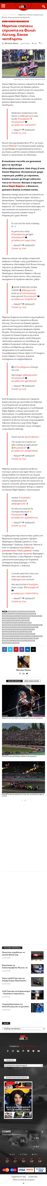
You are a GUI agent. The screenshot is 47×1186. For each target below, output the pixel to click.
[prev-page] (22, 800)
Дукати (39, 636)
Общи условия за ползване (23, 1180)
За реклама (32, 1177)
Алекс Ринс (30, 629)
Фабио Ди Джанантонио (11, 622)
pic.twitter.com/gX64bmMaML (24, 451)
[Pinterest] (16, 649)
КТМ (21, 613)
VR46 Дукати (7, 631)
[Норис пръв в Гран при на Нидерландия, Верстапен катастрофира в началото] (37, 982)
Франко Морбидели (10, 620)
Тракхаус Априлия (24, 616)
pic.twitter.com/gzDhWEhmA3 (24, 518)
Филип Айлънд (24, 620)
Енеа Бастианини (14, 611)
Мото (5, 21)
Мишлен (32, 636)
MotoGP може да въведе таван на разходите (19, 756)
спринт (39, 625)
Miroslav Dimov (11, 43)
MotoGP (12, 15)
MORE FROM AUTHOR (31, 681)
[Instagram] (13, 1051)
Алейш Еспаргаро (28, 634)
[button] (43, 6)
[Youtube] (39, 1051)
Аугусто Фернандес (20, 636)
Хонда (18, 634)
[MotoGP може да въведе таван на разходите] (23, 739)
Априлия (28, 631)
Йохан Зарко (7, 640)
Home (4, 15)
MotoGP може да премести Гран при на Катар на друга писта (23, 795)
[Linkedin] (27, 649)
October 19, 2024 (18, 133)
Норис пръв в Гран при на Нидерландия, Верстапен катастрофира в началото (15, 980)
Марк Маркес (17, 186)
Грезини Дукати (8, 634)
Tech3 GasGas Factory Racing (24, 640)
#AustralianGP (17, 122)
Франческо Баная (9, 629)
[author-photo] (23, 662)
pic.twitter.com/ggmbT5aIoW (24, 381)
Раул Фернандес (31, 627)
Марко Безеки (29, 625)
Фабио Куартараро (9, 616)
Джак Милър (7, 636)
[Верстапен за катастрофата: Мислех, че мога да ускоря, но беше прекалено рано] (37, 969)
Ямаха (16, 613)
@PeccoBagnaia (21, 367)
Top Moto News (22, 21)
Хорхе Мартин (18, 631)
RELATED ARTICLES (14, 681)
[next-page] (25, 800)
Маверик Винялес (28, 611)
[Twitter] (10, 649)
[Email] (33, 649)
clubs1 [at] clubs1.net (28, 1046)
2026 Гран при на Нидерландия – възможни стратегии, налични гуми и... (16, 993)
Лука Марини (26, 622)
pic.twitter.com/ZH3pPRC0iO (24, 299)
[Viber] (21, 649)
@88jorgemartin (27, 116)
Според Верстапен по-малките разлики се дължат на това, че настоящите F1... (15, 1006)
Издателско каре (19, 1177)
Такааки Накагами (9, 625)
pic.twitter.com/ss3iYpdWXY (23, 125)
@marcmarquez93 (28, 293)
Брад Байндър (8, 627)
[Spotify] (28, 1051)
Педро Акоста (8, 638)
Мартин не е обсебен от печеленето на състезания (22, 718)
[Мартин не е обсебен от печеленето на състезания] (23, 701)
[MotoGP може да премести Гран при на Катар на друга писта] (23, 777)
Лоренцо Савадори (31, 638)
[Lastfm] (24, 673)
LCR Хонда (25, 618)
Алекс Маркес (19, 627)
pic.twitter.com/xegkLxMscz (23, 240)
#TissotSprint (23, 119)
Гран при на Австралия (10, 643)
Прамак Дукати (30, 613)
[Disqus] (23, 838)
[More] (39, 649)
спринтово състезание (11, 618)
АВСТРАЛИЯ (18, 638)
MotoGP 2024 (7, 613)
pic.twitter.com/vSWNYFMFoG (24, 593)
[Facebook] (4, 649)
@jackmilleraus (31, 437)
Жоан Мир (20, 629)
